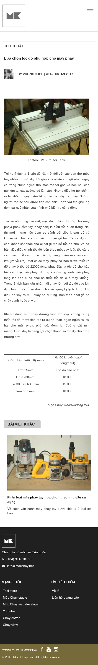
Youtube (9, 611)
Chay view (10, 624)
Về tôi (56, 590)
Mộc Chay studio (15, 597)
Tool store (10, 590)
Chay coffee (11, 618)
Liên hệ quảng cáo (65, 597)
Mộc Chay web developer (21, 604)
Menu (90, 10)
